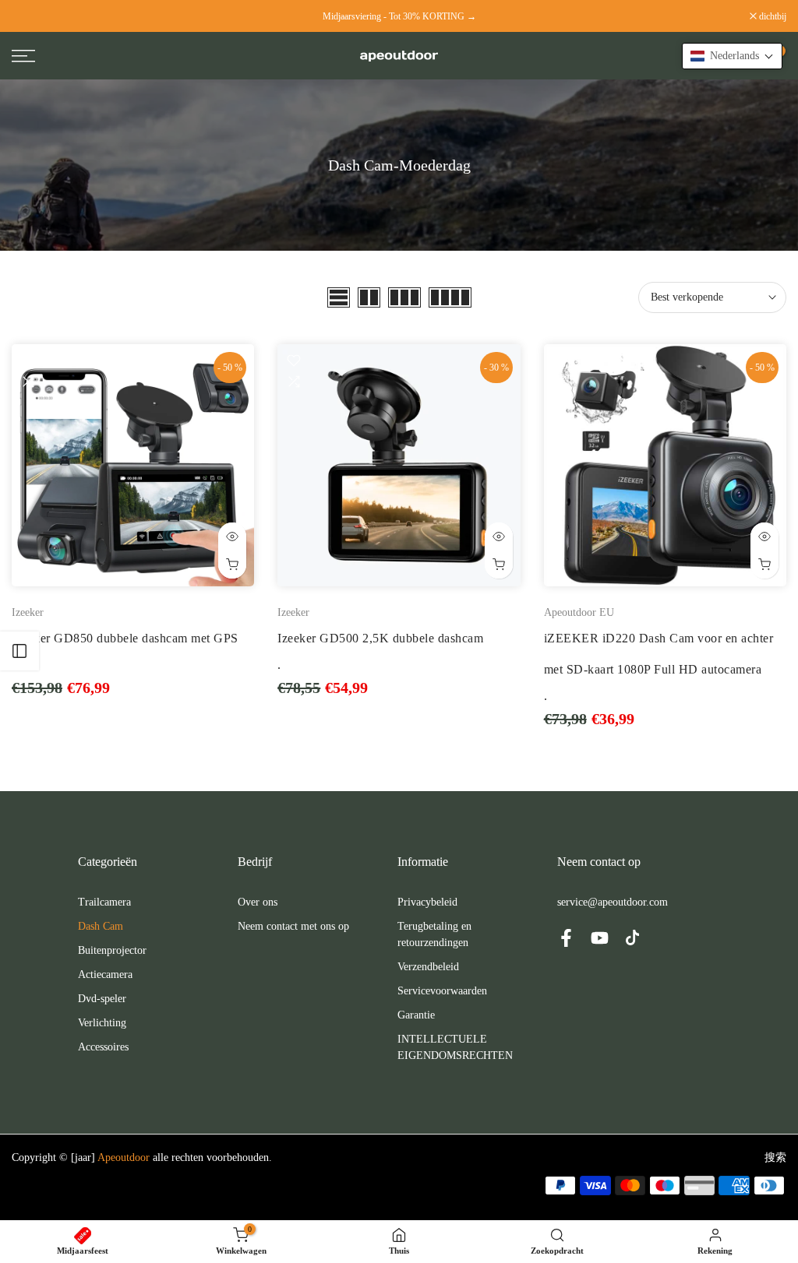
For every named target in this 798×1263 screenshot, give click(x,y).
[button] (732, 56)
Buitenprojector (112, 950)
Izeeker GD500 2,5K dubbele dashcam (380, 638)
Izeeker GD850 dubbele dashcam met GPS (125, 638)
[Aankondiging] (399, 16)
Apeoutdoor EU (579, 612)
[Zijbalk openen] (19, 651)
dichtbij (33, 16)
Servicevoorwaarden (442, 991)
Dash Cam (100, 926)
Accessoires (103, 1047)
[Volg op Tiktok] (632, 937)
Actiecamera (105, 974)
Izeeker (28, 612)
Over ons (257, 902)
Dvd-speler (102, 998)
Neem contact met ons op (293, 926)
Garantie (416, 1015)
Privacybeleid (427, 902)
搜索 (775, 1157)
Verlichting (102, 1023)
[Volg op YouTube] (600, 937)
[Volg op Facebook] (566, 937)
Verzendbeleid (428, 967)
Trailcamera (104, 902)
